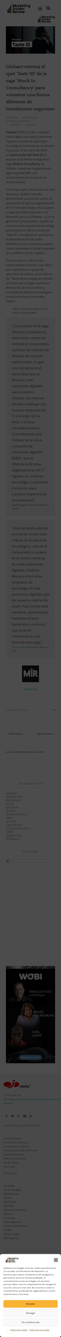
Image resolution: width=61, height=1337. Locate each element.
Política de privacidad (39, 1330)
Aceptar (30, 1303)
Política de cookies (19, 1330)
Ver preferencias (30, 1322)
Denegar (30, 1313)
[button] (56, 1260)
